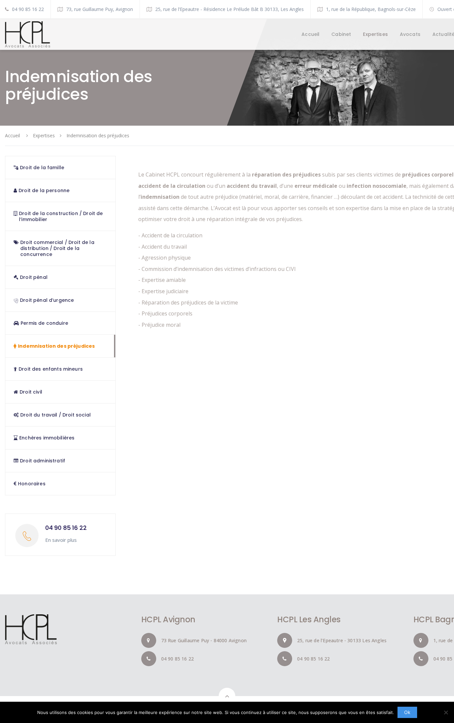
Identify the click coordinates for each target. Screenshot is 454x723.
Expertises (44, 135)
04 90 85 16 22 (28, 9)
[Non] (445, 712)
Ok (407, 712)
